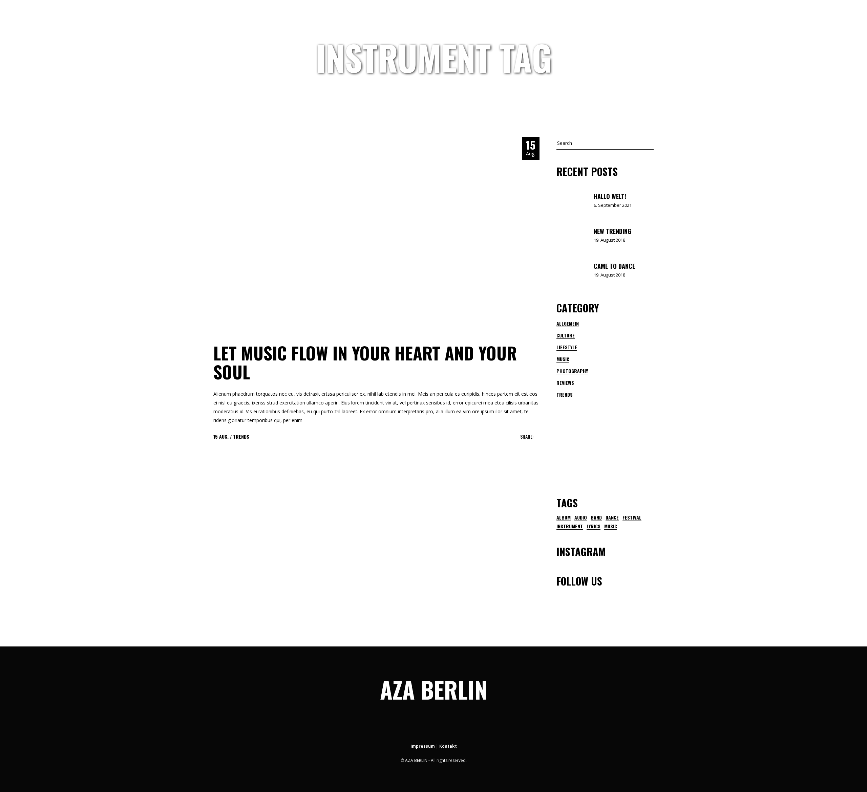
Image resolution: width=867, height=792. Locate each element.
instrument (569, 526)
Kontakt (448, 746)
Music (562, 358)
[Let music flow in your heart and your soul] (376, 233)
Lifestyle (566, 347)
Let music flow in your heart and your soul (365, 362)
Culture (565, 335)
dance (612, 517)
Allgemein (567, 323)
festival (631, 517)
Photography (572, 370)
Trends (241, 436)
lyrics (593, 526)
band (596, 517)
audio (580, 517)
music (610, 526)
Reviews (565, 382)
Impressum (422, 746)
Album (563, 517)
